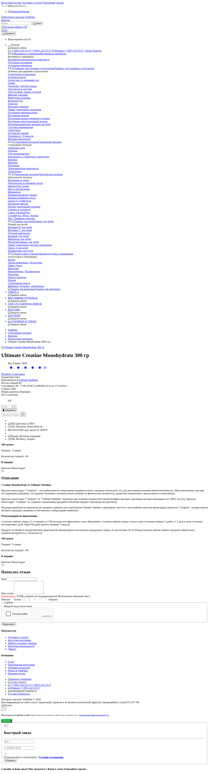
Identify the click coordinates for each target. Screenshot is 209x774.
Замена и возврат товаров (22, 643)
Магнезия (13, 268)
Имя (3, 579)
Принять (7, 721)
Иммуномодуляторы (19, 97)
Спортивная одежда (19, 283)
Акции (60, 2)
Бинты (11, 259)
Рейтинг (6, 599)
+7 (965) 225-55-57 (41, 50)
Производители (16, 673)
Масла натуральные (19, 189)
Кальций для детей (18, 236)
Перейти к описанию (13, 374)
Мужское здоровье (18, 106)
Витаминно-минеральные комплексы (28, 59)
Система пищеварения (20, 127)
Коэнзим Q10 (15, 100)
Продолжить (9, 624)
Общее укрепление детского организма (30, 245)
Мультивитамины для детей (23, 242)
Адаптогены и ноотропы (22, 74)
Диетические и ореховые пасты (25, 183)
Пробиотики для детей (20, 250)
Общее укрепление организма (24, 109)
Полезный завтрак (18, 203)
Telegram (24, 11)
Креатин (12, 159)
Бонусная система (11, 2)
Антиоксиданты (17, 77)
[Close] (4, 709)
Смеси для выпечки (19, 212)
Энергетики (14, 171)
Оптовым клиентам (19, 667)
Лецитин (13, 103)
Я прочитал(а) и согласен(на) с (33, 757)
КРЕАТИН (14, 309)
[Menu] (9, 45)
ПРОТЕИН (14, 315)
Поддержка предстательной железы (28, 121)
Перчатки (13, 274)
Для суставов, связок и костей (24, 92)
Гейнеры (12, 150)
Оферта (12, 649)
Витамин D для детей (20, 227)
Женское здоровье (18, 95)
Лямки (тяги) (15, 265)
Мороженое (14, 192)
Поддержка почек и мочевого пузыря (28, 118)
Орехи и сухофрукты (19, 200)
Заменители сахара (18, 186)
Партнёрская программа (21, 664)
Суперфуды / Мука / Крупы (23, 215)
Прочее (12, 280)
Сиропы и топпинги (19, 209)
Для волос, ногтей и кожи (22, 86)
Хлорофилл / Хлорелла (20, 136)
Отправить (10, 760)
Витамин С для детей (20, 230)
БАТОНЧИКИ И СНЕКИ (22, 321)
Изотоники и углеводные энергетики (28, 156)
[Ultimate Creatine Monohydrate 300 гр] (22, 347)
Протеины (13, 165)
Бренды (5, 20)
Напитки (13, 162)
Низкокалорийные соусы (22, 197)
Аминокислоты (16, 147)
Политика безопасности (21, 646)
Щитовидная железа (19, 139)
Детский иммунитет (19, 233)
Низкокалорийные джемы (22, 195)
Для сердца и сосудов (20, 89)
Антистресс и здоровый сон (23, 80)
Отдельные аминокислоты (22, 112)
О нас (11, 661)
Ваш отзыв (7, 593)
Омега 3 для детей (18, 248)
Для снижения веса (18, 153)
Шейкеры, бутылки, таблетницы (26, 286)
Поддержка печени (18, 115)
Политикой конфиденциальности (94, 715)
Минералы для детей (19, 239)
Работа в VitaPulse (18, 670)
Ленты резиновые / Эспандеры (25, 262)
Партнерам (49, 2)
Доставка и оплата (32, 2)
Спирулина (14, 130)
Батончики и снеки (18, 180)
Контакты (24, 693)
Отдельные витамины (20, 62)
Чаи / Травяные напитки (21, 218)
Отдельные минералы (20, 65)
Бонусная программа (19, 640)
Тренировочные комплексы (23, 168)
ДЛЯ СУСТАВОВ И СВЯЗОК (25, 303)
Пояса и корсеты (17, 277)
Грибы (11, 83)
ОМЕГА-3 (13, 292)
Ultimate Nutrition (28, 380)
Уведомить (10, 410)
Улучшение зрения (18, 133)
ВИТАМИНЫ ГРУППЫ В (23, 298)
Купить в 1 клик (10, 415)
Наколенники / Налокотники (24, 271)
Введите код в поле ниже (18, 606)
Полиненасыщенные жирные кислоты (29, 124)
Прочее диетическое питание (24, 206)
